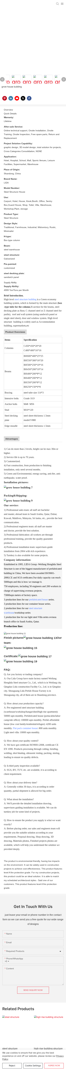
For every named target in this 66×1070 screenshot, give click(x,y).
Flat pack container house (25, 728)
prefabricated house (38, 599)
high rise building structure (48, 1048)
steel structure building (25, 299)
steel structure (9, 1048)
